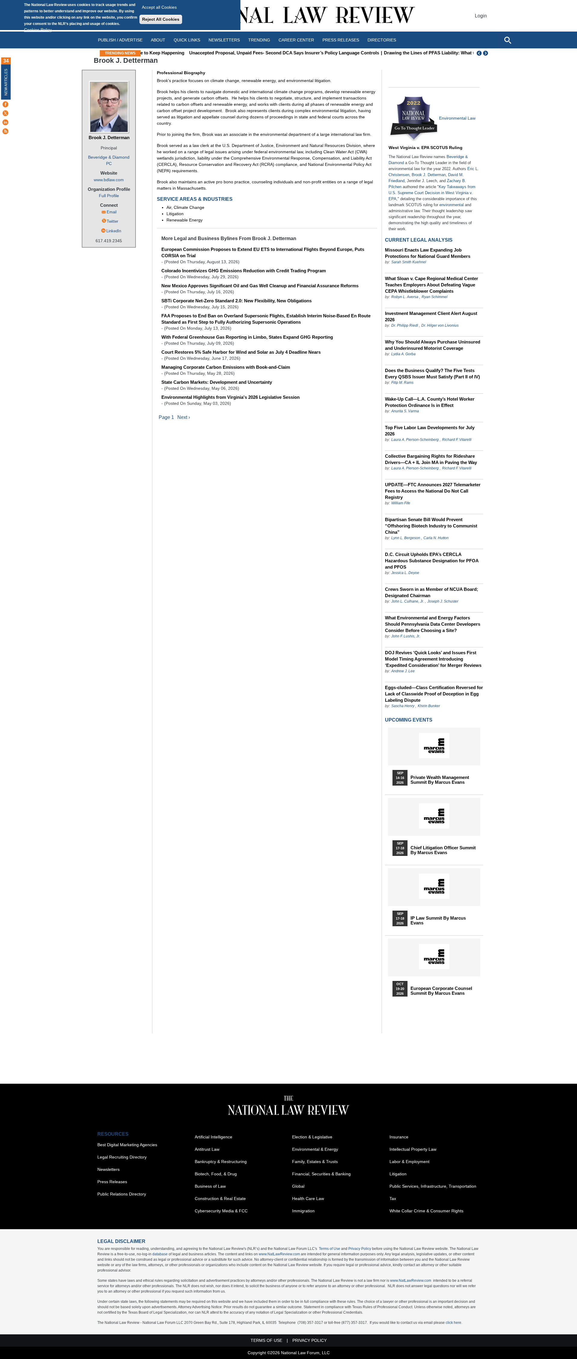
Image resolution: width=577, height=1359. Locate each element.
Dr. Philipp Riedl (404, 325)
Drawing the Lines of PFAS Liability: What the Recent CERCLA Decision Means (425, 52)
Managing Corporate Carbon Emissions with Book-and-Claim (225, 367)
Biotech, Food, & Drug (216, 1173)
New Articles (6, 82)
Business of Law (210, 1186)
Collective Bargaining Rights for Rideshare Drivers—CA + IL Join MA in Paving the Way (431, 459)
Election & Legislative (312, 1137)
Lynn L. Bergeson (405, 538)
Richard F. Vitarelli (457, 440)
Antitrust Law (207, 1149)
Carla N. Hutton (436, 538)
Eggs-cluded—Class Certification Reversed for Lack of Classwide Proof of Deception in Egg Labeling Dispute (434, 694)
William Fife (400, 503)
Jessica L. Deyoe (405, 573)
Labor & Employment (409, 1161)
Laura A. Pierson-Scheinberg (415, 440)
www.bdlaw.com (109, 179)
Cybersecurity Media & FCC (221, 1210)
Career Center (296, 40)
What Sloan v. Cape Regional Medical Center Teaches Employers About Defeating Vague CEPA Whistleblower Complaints (431, 285)
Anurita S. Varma (405, 411)
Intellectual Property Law (412, 1149)
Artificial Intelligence (213, 1137)
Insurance (398, 1137)
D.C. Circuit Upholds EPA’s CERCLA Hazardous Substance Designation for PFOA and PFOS (431, 561)
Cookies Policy (38, 29)
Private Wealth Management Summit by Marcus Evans (440, 780)
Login (481, 15)
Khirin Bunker (429, 706)
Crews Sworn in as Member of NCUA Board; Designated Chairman (431, 592)
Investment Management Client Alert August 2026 (431, 316)
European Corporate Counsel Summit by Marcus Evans (441, 991)
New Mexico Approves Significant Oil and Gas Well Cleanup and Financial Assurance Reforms (260, 285)
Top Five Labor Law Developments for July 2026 (430, 430)
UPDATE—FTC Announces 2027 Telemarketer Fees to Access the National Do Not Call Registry (433, 491)
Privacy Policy (359, 1249)
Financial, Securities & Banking (321, 1173)
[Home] (288, 16)
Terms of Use (329, 1249)
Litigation (398, 1173)
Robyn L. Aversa (404, 297)
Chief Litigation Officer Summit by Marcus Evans (443, 850)
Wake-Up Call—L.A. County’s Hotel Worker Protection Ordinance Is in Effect (430, 402)
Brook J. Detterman (109, 137)
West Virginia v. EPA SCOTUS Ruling (426, 147)
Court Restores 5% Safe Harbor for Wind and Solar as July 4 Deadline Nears (241, 352)
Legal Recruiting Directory (122, 1157)
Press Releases (112, 1181)
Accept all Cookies (159, 7)
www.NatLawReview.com (279, 1254)
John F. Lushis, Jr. (405, 636)
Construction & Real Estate (220, 1198)
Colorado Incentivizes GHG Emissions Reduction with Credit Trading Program (243, 270)
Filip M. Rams (402, 382)
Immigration (303, 1210)
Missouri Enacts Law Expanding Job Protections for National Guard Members (427, 253)
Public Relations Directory (121, 1194)
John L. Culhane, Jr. (407, 601)
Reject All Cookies (160, 19)
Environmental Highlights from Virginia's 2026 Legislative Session (230, 397)
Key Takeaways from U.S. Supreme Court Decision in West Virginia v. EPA (432, 193)
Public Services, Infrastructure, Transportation (432, 1186)
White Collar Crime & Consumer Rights (426, 1210)
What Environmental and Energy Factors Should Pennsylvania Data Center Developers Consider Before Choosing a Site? (432, 624)
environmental (451, 205)
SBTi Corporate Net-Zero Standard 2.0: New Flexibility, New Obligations (236, 300)
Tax (392, 1198)
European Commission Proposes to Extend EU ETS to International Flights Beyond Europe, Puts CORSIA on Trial (262, 252)
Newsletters (224, 40)
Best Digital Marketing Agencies (127, 1144)
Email (112, 212)
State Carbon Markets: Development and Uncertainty (216, 382)
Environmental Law (457, 118)
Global (298, 1186)
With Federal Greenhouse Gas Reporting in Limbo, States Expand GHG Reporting (247, 337)
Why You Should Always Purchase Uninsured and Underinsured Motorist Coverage (432, 345)
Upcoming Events (408, 719)
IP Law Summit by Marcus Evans (438, 920)
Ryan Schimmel (434, 297)
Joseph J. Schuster (442, 601)
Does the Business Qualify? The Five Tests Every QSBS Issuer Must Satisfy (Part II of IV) (432, 373)
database (160, 1254)
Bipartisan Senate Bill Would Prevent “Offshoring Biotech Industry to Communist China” (431, 526)
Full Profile (109, 195)
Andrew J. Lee (403, 671)
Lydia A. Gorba (403, 354)
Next (486, 53)
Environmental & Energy (315, 1149)
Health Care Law (308, 1198)
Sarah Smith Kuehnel (408, 262)
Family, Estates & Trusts (315, 1161)
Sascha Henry (402, 706)
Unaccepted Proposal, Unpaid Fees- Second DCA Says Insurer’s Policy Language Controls (242, 52)
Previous (479, 53)
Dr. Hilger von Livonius (440, 325)
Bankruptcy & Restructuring (221, 1161)
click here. (454, 1323)
